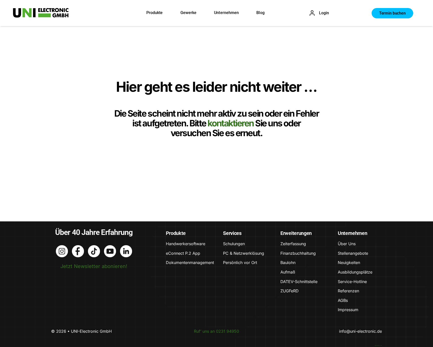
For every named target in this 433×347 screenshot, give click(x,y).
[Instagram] (62, 248)
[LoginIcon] (312, 13)
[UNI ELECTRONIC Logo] (40, 11)
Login (324, 13)
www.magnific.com (378, 345)
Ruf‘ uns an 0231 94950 (216, 331)
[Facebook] (78, 248)
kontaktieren (231, 123)
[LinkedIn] (126, 248)
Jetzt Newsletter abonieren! (93, 266)
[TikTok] (94, 248)
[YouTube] (110, 248)
